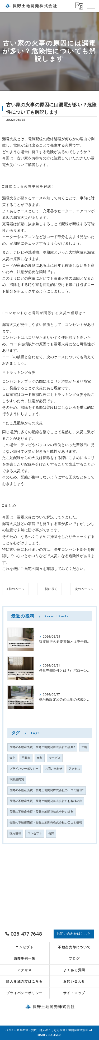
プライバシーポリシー (24, 768)
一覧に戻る (50, 589)
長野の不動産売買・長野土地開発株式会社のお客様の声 (46, 801)
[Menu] (91, 6)
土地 (84, 747)
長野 (51, 833)
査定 (12, 758)
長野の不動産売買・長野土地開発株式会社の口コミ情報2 (47, 790)
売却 (40, 758)
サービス (54, 758)
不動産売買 (17, 779)
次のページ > (84, 589)
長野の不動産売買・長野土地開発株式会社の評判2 (42, 747)
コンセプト (34, 833)
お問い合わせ (53, 768)
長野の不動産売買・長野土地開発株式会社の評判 (41, 812)
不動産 (26, 758)
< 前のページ (15, 589)
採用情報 (15, 833)
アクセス (74, 768)
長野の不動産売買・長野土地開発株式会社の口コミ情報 (46, 822)
